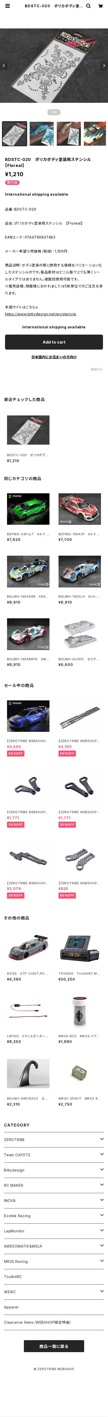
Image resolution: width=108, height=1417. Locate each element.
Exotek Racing (17, 1216)
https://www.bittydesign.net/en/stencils (40, 314)
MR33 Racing (16, 1261)
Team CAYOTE (17, 1155)
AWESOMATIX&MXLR (23, 1246)
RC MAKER (13, 1185)
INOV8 (10, 1200)
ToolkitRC (13, 1277)
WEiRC (10, 1292)
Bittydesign (14, 1170)
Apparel (11, 1307)
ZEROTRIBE (14, 1140)
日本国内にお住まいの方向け (54, 357)
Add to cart (54, 342)
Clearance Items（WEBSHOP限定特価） (37, 1322)
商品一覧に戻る (54, 1346)
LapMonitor (14, 1231)
